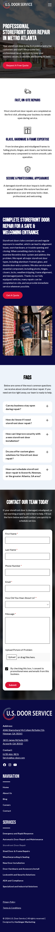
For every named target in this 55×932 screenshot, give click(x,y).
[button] (49, 4)
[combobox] (27, 604)
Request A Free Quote (17, 65)
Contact (7, 811)
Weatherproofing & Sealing (16, 857)
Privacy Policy (9, 902)
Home (6, 787)
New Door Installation (14, 863)
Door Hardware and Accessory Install (21, 869)
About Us (7, 793)
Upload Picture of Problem (18, 649)
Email (13, 581)
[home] (17, 5)
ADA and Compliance (13, 880)
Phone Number (17, 565)
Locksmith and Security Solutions (19, 874)
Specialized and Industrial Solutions (20, 886)
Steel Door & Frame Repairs (16, 851)
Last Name (15, 549)
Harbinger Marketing (25, 922)
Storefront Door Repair (14, 845)
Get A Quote (12, 295)
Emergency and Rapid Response (18, 833)
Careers (7, 805)
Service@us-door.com (14, 757)
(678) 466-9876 (11, 754)
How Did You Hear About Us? (25, 597)
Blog (5, 799)
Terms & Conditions (12, 908)
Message (14, 613)
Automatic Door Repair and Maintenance (23, 839)
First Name (15, 533)
